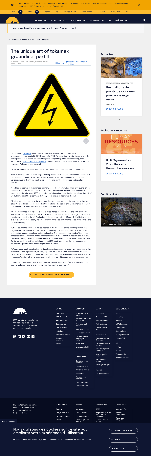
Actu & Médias (116, 20)
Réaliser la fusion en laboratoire (83, 319)
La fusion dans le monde (102, 421)
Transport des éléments (81, 378)
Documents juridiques (60, 339)
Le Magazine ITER (122, 335)
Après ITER (80, 343)
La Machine (75, 20)
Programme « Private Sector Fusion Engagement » (103, 414)
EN (127, 12)
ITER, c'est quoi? (62, 313)
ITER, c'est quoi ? (62, 413)
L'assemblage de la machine (103, 344)
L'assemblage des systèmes (102, 350)
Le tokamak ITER (82, 366)
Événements (120, 328)
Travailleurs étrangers (120, 419)
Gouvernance (61, 324)
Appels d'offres (121, 409)
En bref (38, 20)
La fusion (56, 20)
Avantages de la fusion (82, 325)
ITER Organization (62, 317)
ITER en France (61, 328)
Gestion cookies (8, 421)
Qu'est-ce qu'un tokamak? (82, 362)
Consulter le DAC (82, 386)
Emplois (59, 409)
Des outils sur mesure (101, 360)
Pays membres (61, 320)
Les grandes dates (102, 374)
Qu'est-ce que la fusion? (82, 314)
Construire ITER (101, 317)
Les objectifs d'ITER (83, 333)
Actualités (119, 317)
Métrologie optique (103, 365)
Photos (118, 347)
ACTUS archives (122, 324)
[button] (147, 18)
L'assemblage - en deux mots (102, 339)
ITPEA (98, 409)
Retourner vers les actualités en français (29, 40)
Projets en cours (102, 320)
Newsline (119, 320)
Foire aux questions (63, 335)
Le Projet (95, 20)
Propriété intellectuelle (120, 413)
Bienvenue (80, 409)
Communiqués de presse (82, 421)
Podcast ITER (120, 338)
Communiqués (121, 331)
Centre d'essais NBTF (101, 328)
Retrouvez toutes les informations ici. (49, 6)
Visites (58, 343)
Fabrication (80, 373)
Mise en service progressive (101, 355)
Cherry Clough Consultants (34, 161)
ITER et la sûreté (82, 382)
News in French (68, 28)
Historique (60, 331)
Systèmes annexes (83, 370)
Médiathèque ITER (122, 358)
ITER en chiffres (82, 413)
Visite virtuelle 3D (122, 354)
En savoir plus (114, 109)
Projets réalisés (101, 324)
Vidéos (118, 351)
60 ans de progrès (82, 329)
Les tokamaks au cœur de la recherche (82, 338)
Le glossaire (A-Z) (82, 347)
